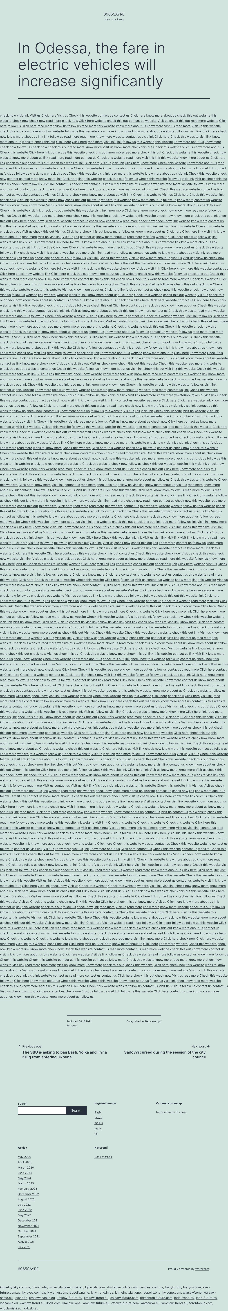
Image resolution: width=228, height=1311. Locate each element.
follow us (14, 126)
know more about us (161, 115)
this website (106, 126)
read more (53, 121)
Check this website (83, 115)
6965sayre (114, 14)
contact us (105, 115)
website (204, 115)
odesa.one (42, 258)
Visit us (35, 115)
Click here (48, 115)
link (40, 136)
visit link (23, 115)
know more (155, 126)
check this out (187, 115)
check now (8, 115)
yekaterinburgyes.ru (188, 395)
